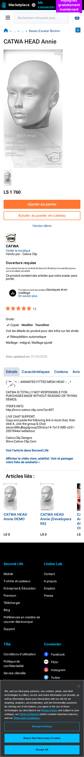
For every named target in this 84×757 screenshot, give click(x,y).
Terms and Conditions (26, 718)
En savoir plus (27, 296)
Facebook (57, 654)
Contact (49, 574)
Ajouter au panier (42, 204)
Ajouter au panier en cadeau (42, 215)
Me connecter (46, 4)
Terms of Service (29, 714)
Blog (7, 610)
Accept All (42, 749)
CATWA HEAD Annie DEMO (15, 516)
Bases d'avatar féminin (44, 31)
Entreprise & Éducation (20, 588)
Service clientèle (15, 673)
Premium (10, 595)
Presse (48, 595)
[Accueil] (6, 30)
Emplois (49, 588)
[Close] (79, 686)
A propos (50, 581)
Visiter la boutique (18, 250)
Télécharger (12, 603)
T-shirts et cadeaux (17, 581)
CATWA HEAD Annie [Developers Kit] (55, 519)
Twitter (55, 677)
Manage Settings (42, 726)
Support (9, 629)
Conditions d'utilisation (20, 654)
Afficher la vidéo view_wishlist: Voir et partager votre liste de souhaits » (39, 460)
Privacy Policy (49, 710)
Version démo (42, 226)
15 (34, 309)
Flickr (54, 662)
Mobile (8, 574)
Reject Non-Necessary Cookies (42, 738)
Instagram (58, 670)
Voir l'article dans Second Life (27, 450)
